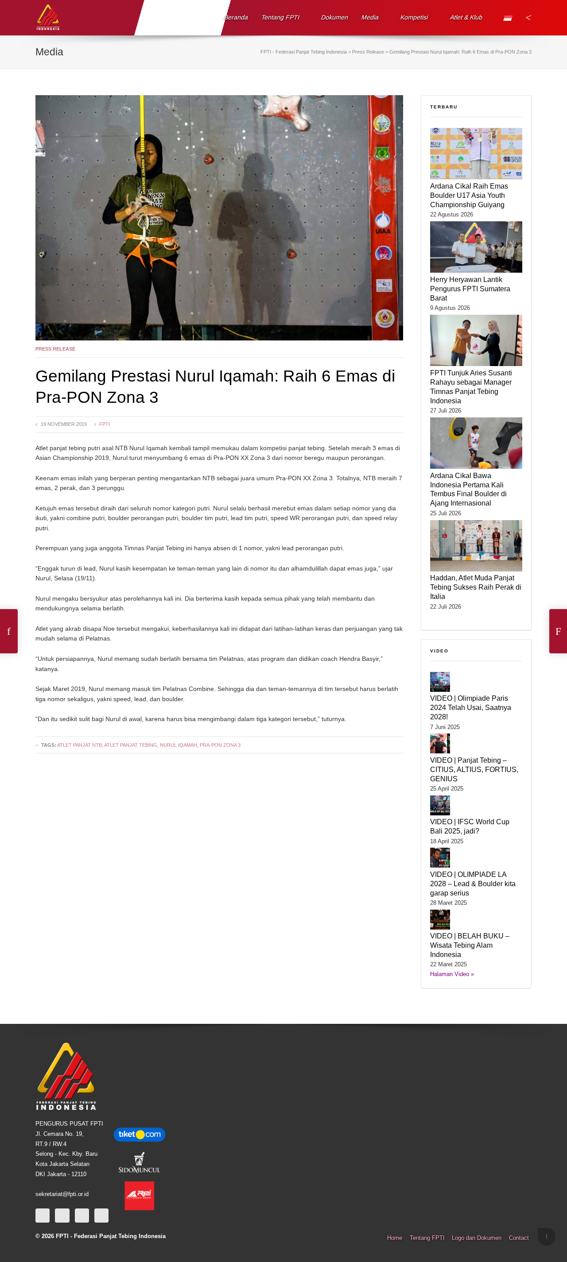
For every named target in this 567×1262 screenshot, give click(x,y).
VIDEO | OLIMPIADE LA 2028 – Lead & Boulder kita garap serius (473, 883)
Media (370, 17)
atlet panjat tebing (130, 745)
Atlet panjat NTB (79, 745)
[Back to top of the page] (546, 1237)
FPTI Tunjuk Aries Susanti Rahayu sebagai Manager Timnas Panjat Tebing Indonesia (471, 387)
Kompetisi (414, 17)
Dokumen (335, 17)
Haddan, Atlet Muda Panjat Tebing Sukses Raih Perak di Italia (475, 587)
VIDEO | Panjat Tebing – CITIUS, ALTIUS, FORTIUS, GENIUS (474, 769)
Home (394, 1238)
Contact (519, 1238)
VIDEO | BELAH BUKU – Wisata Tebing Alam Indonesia (469, 945)
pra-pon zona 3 (220, 745)
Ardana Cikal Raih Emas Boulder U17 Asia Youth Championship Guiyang (469, 195)
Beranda (236, 17)
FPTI (104, 424)
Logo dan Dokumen (476, 1238)
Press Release (55, 348)
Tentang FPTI (280, 17)
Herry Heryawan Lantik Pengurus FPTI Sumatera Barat (470, 288)
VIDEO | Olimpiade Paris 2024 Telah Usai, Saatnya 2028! (470, 707)
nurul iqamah (178, 745)
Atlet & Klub (466, 17)
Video (439, 650)
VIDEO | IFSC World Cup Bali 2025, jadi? (469, 826)
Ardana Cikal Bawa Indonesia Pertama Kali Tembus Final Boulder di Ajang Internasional (468, 489)
